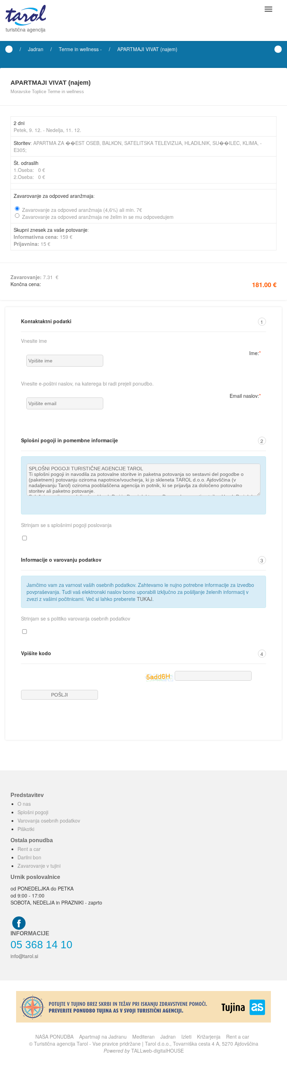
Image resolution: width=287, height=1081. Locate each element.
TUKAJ (144, 598)
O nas (24, 803)
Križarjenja (208, 1036)
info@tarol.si (24, 955)
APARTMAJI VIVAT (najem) (147, 49)
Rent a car (29, 848)
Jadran (35, 49)
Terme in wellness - (80, 49)
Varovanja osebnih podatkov (49, 820)
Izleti (186, 1036)
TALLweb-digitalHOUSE (157, 1050)
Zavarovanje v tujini (39, 865)
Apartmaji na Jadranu (103, 1036)
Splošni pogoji (33, 812)
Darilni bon (29, 857)
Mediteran (143, 1036)
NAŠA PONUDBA (54, 1036)
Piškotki (26, 828)
